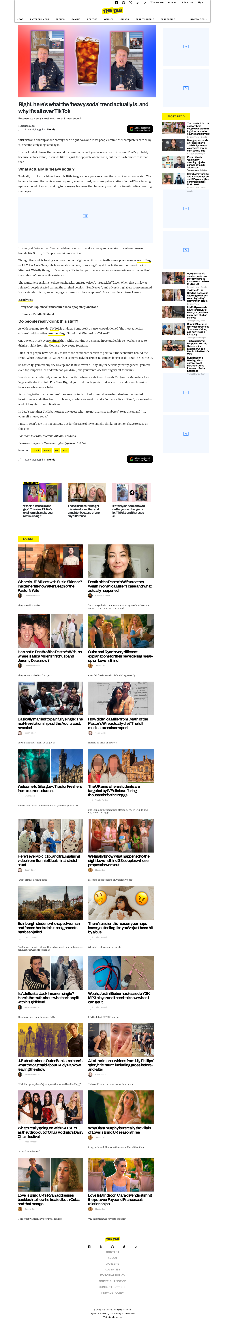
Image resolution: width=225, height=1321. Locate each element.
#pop (75, 307)
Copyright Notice (112, 1281)
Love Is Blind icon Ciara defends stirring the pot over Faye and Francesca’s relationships (120, 1199)
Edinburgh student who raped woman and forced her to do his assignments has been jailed (49, 927)
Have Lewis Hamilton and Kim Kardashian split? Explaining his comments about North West (198, 179)
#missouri (55, 307)
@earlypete (25, 299)
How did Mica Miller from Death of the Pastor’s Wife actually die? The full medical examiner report (118, 723)
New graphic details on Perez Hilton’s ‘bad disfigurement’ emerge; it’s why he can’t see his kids (197, 145)
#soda (67, 307)
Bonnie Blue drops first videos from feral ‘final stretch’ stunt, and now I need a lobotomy (198, 329)
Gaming (76, 19)
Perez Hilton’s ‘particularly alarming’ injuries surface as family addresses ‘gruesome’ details (197, 163)
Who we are (157, 2)
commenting (56, 333)
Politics (92, 19)
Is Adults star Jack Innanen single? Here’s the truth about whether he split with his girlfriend (48, 997)
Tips (200, 2)
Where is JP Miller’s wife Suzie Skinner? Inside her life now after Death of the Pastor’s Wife (50, 586)
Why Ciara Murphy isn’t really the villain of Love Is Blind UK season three (119, 1130)
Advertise (187, 2)
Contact (172, 2)
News (20, 19)
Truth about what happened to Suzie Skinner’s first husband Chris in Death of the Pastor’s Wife (198, 347)
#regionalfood (88, 307)
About (112, 1258)
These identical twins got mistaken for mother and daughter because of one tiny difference (83, 511)
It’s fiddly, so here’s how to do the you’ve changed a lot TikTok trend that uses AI (128, 511)
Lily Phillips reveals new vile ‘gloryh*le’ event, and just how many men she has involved (197, 312)
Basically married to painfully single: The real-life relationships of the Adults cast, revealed (50, 723)
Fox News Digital (61, 382)
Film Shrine (168, 19)
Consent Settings (112, 1287)
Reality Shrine (145, 19)
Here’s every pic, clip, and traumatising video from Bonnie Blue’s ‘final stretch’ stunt (49, 860)
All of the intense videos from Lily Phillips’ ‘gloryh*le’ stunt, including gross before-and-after (121, 1065)
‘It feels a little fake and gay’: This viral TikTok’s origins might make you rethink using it (37, 511)
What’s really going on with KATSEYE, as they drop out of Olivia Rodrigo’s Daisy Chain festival (50, 1132)
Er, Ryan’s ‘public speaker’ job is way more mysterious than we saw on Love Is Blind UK (198, 278)
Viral (64, 450)
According (144, 260)
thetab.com (107, 1310)
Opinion (109, 19)
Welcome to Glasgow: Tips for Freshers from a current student (50, 788)
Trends (60, 19)
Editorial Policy (112, 1275)
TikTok (55, 328)
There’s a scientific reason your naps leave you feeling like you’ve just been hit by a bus (120, 927)
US (56, 450)
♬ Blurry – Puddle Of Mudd (36, 314)
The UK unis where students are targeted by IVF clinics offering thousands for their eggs (114, 790)
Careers (112, 1263)
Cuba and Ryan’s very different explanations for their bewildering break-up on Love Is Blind (120, 656)
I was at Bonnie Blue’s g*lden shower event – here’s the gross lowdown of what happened (196, 364)
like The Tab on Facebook (59, 436)
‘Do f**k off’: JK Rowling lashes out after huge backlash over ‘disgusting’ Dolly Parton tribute (197, 295)
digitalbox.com (115, 1317)
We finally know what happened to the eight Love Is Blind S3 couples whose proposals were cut (118, 860)
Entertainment (39, 19)
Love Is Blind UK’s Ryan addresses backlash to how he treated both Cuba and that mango (48, 1199)
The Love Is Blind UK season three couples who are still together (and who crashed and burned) (198, 128)
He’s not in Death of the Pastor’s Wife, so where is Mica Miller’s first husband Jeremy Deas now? (50, 656)
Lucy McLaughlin (35, 129)
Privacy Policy (112, 1292)
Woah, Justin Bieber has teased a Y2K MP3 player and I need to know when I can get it (119, 997)
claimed (54, 340)
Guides (124, 19)
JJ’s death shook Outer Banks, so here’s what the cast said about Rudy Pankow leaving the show (50, 1065)
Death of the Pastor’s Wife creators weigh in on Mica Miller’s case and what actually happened (120, 586)
